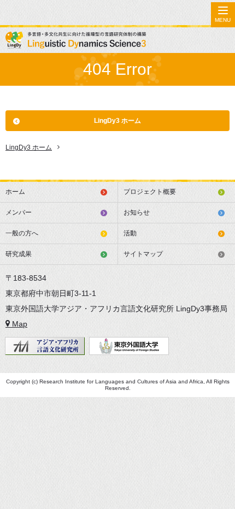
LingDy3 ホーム (117, 121)
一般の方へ (21, 233)
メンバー (18, 212)
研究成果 (18, 254)
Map (18, 323)
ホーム (15, 192)
